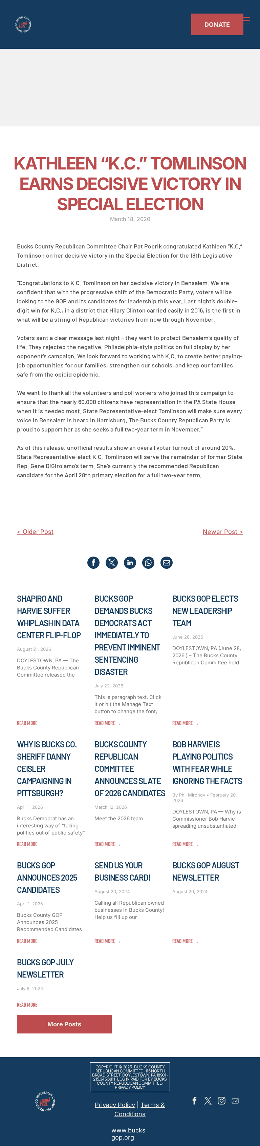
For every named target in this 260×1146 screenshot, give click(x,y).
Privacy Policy (130, 1087)
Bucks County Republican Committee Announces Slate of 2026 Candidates (129, 768)
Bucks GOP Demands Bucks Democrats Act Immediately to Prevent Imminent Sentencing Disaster (127, 635)
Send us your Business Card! (122, 871)
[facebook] (194, 1101)
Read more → (30, 723)
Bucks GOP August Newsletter (205, 871)
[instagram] (222, 1101)
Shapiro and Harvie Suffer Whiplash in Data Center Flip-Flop (49, 617)
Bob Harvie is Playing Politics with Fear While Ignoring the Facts (207, 762)
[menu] (245, 20)
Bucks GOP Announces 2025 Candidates (47, 877)
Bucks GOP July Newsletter (45, 968)
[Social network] (235, 1101)
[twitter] (208, 1101)
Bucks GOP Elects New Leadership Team (205, 611)
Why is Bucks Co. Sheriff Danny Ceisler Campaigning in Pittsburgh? (47, 768)
